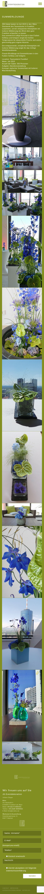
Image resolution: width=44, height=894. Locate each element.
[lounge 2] (22, 181)
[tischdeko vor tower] (22, 706)
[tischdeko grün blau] (22, 467)
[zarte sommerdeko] (22, 753)
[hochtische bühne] (22, 158)
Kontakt (6, 888)
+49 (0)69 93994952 (15, 809)
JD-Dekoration (22, 823)
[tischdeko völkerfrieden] (22, 634)
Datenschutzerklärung (16, 871)
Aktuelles (26, 890)
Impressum (14, 888)
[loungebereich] (22, 204)
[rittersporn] (22, 251)
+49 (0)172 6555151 (14, 807)
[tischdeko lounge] (22, 514)
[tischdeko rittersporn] (22, 562)
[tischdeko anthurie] (22, 395)
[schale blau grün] (22, 323)
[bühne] (22, 111)
